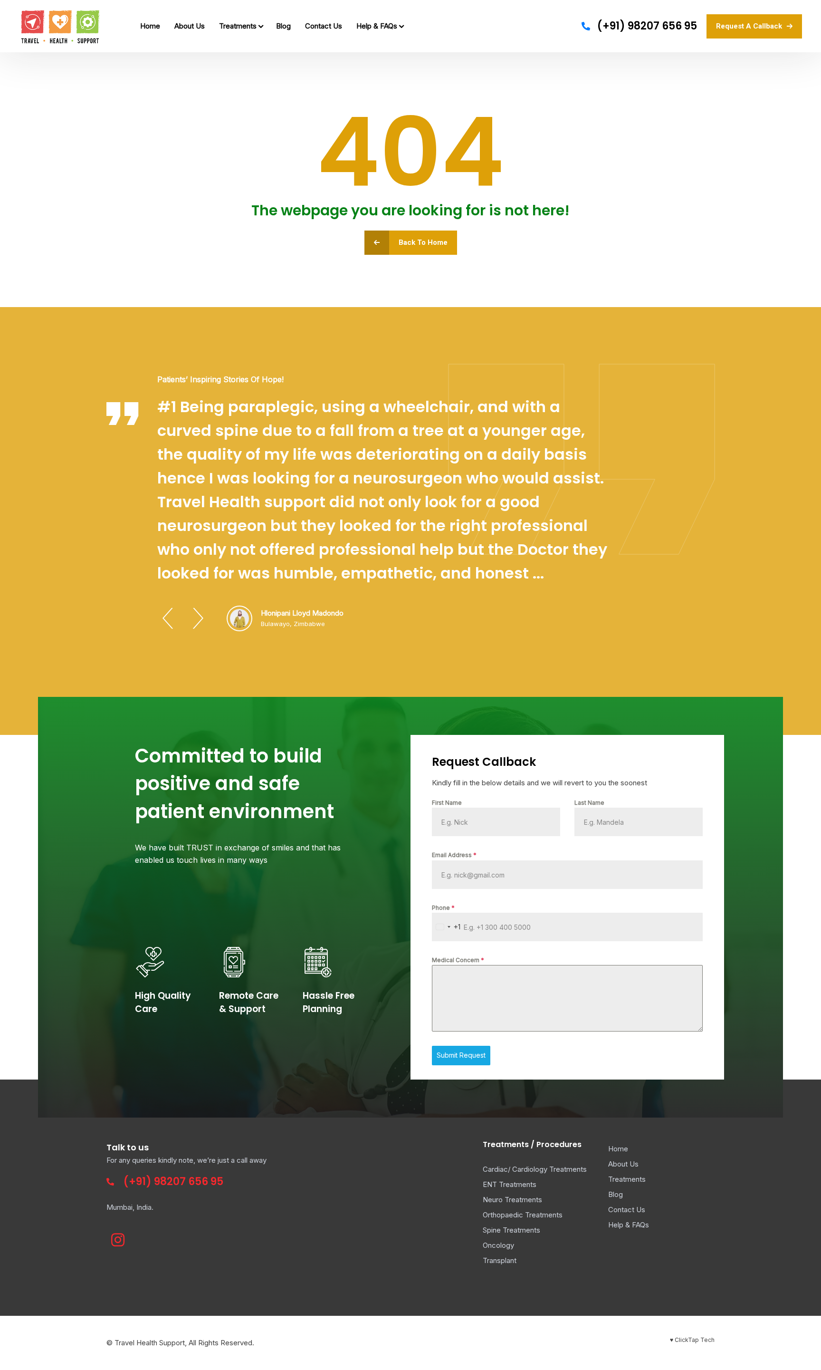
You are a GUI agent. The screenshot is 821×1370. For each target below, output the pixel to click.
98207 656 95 (188, 1181)
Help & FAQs (376, 25)
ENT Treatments (509, 1184)
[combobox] (446, 927)
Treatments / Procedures (532, 1144)
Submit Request (461, 1055)
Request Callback (484, 762)
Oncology (498, 1245)
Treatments (238, 25)
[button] (167, 618)
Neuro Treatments (512, 1199)
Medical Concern (458, 960)
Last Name (589, 802)
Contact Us (323, 25)
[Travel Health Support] (60, 26)
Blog (283, 25)
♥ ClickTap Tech (692, 1339)
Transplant (499, 1260)
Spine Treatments (511, 1230)
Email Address (454, 855)
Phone (443, 907)
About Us (189, 25)
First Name (447, 802)
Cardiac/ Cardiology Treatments (535, 1169)
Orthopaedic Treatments (523, 1214)
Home (150, 25)
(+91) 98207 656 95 (647, 26)
